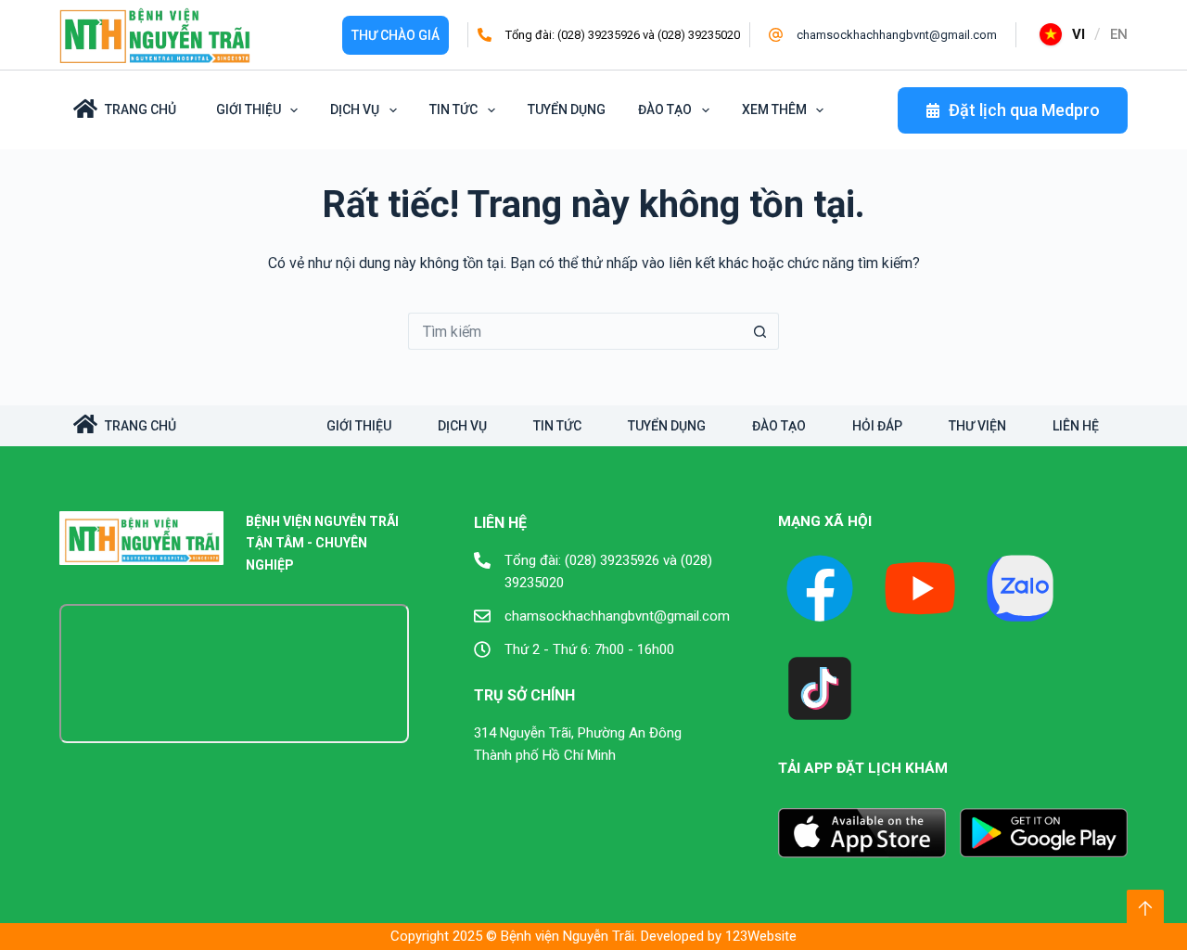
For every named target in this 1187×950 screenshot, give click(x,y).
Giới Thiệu (248, 109)
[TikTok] (820, 688)
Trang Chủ (140, 109)
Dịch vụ (354, 109)
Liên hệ (1076, 425)
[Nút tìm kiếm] (760, 331)
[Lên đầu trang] (1145, 908)
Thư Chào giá (395, 35)
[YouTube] (920, 588)
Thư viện (977, 425)
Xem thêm (774, 109)
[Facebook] (820, 588)
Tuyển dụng (567, 109)
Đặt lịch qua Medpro (1024, 110)
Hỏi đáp (877, 425)
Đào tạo (665, 109)
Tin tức (453, 109)
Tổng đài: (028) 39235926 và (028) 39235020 (622, 35)
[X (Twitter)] (1020, 588)
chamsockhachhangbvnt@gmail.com (897, 35)
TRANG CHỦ (140, 425)
